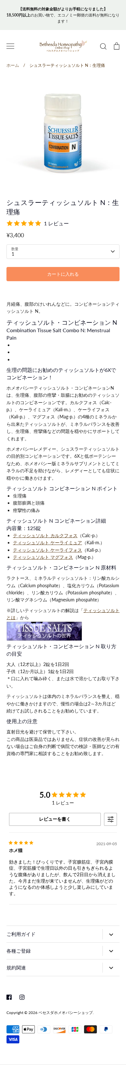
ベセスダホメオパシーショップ (65, 1012)
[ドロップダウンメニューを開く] (111, 934)
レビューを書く (55, 819)
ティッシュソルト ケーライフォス (47, 550)
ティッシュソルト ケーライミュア (47, 542)
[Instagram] (22, 997)
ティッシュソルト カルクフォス (45, 535)
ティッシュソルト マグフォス (43, 557)
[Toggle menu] (10, 46)
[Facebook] (9, 997)
